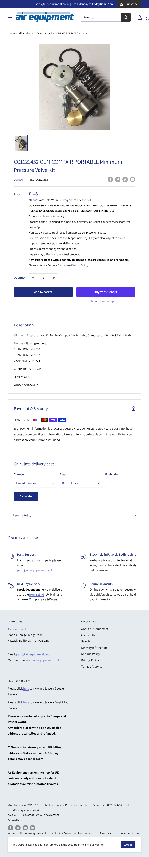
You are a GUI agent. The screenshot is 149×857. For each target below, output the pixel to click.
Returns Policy (79, 265)
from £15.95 (36, 594)
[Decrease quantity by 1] (33, 278)
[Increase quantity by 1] (53, 278)
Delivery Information (94, 648)
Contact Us (88, 635)
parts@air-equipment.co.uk (35, 570)
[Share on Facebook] (110, 179)
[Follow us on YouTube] (25, 827)
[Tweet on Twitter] (125, 179)
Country (19, 474)
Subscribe (132, 4)
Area (63, 474)
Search (85, 641)
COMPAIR (19, 179)
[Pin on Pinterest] (117, 179)
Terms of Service (91, 666)
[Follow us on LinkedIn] (32, 827)
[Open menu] (10, 17)
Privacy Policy (90, 660)
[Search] (126, 17)
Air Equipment (17, 629)
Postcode (111, 474)
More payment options (105, 301)
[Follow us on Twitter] (18, 827)
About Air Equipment (94, 629)
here (26, 689)
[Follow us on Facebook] (10, 827)
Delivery (64, 200)
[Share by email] (132, 179)
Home (11, 33)
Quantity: (20, 278)
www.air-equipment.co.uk (43, 660)
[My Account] (140, 17)
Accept (128, 845)
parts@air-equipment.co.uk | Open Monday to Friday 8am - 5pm (74, 4)
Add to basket (43, 292)
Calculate (26, 496)
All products (26, 33)
